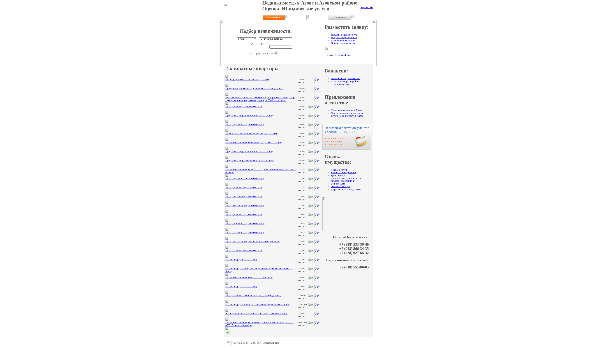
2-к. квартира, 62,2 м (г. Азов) (241, 286)
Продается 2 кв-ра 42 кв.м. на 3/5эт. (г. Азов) (249, 151)
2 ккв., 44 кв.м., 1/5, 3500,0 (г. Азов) (244, 106)
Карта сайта (367, 7)
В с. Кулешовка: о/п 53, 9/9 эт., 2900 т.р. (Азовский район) (256, 313)
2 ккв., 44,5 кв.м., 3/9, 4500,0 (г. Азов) (245, 178)
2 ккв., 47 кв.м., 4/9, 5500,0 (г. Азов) (244, 250)
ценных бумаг (338, 183)
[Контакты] (362, 19)
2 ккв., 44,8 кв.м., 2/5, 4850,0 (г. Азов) (245, 223)
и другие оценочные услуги (346, 189)
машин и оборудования (343, 172)
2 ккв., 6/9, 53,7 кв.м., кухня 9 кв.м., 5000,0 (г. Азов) (252, 241)
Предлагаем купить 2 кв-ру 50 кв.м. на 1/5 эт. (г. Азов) (254, 88)
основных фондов (340, 186)
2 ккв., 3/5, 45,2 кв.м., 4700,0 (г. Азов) (245, 205)
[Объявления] (273, 19)
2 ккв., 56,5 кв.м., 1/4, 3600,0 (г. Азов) (245, 124)
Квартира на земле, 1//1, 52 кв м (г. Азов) (247, 79)
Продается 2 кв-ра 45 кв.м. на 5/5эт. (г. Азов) (249, 115)
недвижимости (339, 169)
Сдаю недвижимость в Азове (346, 110)
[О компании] (340, 19)
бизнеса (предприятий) (343, 181)
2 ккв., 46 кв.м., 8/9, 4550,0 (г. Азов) (244, 187)
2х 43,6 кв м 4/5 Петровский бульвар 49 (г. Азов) (251, 133)
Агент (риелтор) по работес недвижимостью (345, 82)
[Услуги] (296, 19)
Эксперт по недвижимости (345, 78)
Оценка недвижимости (343, 43)
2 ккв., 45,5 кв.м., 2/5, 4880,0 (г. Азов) (245, 232)
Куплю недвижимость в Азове (347, 116)
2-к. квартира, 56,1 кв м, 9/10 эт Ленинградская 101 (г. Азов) (257, 304)
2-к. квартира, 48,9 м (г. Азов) (241, 259)
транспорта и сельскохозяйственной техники (347, 176)
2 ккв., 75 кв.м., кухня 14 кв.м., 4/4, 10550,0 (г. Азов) (253, 295)
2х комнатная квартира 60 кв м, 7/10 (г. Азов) (249, 277)
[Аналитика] (318, 19)
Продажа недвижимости (344, 34)
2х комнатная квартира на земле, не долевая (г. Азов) (253, 142)
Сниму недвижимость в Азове (347, 113)
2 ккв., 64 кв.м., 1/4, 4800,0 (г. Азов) (244, 214)
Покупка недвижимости (344, 37)
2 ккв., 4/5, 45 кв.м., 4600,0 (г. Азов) (244, 196)
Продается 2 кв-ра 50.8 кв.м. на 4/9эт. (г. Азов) (249, 160)
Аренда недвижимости (343, 40)
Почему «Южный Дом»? (338, 55)
